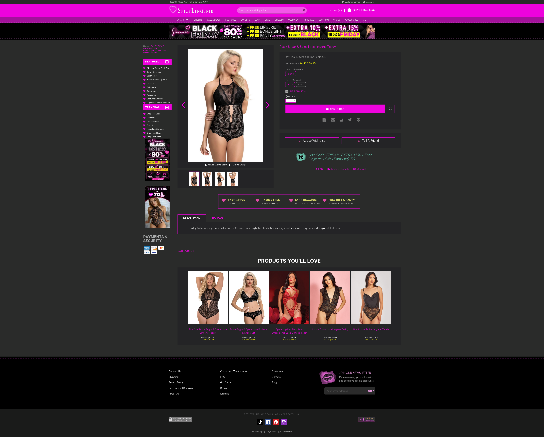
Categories (185, 250)
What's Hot (183, 20)
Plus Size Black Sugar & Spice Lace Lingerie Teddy (208, 331)
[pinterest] (276, 422)
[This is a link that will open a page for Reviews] (366, 419)
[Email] (333, 120)
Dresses (279, 20)
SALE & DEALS (213, 20)
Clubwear (293, 20)
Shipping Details (340, 168)
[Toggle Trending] (167, 107)
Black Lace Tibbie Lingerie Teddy (371, 329)
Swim (257, 20)
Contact (361, 168)
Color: (294, 69)
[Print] (341, 120)
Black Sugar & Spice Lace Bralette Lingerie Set (248, 331)
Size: (293, 80)
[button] (157, 160)
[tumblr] (260, 422)
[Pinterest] (358, 120)
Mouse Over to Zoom (217, 165)
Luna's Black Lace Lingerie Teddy (330, 329)
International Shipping (181, 388)
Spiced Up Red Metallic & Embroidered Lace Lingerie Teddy (289, 331)
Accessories (351, 20)
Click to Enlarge (239, 165)
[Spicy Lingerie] (202, 10)
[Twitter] (350, 120)
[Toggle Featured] (167, 61)
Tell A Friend (370, 140)
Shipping (173, 376)
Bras (267, 20)
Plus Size (309, 20)
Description (191, 218)
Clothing (324, 20)
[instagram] (284, 422)
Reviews (217, 218)
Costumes (230, 20)
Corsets (245, 20)
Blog (274, 382)
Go (370, 390)
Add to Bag (336, 109)
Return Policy (176, 382)
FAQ (320, 168)
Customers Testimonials (233, 371)
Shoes (336, 20)
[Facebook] (324, 120)
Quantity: (290, 96)
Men (365, 20)
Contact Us (175, 371)
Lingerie (198, 20)
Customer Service (352, 2)
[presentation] (183, 105)
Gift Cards (225, 382)
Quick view (208, 297)
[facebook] (268, 422)
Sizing (223, 388)
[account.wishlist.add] (390, 109)
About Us (174, 393)
